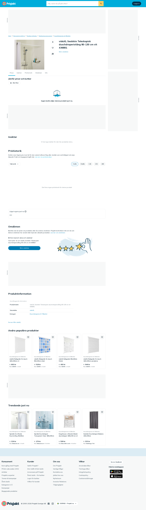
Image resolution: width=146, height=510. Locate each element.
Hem (9, 36)
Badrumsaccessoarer (45, 36)
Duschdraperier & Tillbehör (62, 36)
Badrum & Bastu (32, 36)
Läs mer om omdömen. (58, 233)
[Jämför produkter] (53, 54)
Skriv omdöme (63, 52)
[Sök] (101, 3)
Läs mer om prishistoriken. (43, 157)
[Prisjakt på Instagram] (52, 503)
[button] (53, 42)
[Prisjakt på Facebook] (48, 503)
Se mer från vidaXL (14, 322)
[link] (20, 351)
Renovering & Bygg (19, 36)
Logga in (137, 3)
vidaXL (32, 310)
